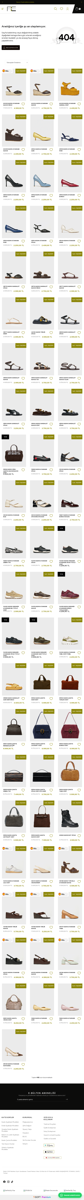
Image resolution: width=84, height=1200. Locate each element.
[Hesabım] (67, 8)
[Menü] (3, 8)
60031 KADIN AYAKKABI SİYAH (11, 973)
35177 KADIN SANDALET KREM (11, 333)
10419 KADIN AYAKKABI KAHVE (39, 607)
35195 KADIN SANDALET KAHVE (11, 378)
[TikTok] (12, 1182)
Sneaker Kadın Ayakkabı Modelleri (10, 1130)
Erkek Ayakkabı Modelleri (10, 1126)
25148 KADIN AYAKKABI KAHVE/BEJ (11, 1064)
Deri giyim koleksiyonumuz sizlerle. (42, 2)
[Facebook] (4, 1182)
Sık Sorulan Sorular (29, 1140)
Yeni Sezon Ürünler (8, 1144)
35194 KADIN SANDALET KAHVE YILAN (67, 378)
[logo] (11, 9)
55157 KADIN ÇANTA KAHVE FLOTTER (10, 744)
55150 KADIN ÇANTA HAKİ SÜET (38, 699)
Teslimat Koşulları (50, 1124)
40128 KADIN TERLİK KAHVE (10, 927)
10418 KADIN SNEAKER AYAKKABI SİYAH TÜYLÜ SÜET (11, 653)
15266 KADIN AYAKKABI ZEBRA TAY (11, 561)
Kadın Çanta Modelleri (9, 1140)
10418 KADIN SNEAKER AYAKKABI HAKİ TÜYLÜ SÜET (39, 653)
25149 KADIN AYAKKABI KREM (67, 241)
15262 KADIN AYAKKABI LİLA (67, 1019)
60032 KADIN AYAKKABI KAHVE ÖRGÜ (11, 104)
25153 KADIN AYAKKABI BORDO (67, 195)
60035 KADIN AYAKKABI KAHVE (11, 150)
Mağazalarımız (28, 1122)
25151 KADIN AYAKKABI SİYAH (39, 241)
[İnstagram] (8, 1182)
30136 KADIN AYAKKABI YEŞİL (67, 973)
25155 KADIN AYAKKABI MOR (67, 150)
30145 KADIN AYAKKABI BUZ (11, 516)
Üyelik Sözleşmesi (50, 1128)
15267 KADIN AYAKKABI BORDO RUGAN (67, 516)
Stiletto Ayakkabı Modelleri (8, 1148)
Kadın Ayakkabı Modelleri (10, 1122)
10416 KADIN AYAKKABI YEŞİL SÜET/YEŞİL (67, 653)
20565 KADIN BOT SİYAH (67, 835)
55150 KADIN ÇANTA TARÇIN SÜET (66, 699)
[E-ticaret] (42, 1197)
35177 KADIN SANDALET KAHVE (67, 287)
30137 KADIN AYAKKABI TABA (67, 927)
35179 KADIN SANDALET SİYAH (11, 287)
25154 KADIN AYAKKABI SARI (39, 150)
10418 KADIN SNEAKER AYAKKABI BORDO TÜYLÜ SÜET (66, 608)
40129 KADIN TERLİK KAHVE (38, 927)
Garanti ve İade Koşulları (52, 1135)
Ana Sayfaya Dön (12, 48)
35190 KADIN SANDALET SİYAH (67, 424)
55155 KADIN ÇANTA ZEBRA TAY (10, 790)
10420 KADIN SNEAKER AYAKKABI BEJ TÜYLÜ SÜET (11, 608)
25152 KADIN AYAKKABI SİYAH (11, 195)
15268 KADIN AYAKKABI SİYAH (39, 470)
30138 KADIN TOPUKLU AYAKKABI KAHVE (67, 881)
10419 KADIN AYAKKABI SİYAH (39, 561)
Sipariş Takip (27, 1129)
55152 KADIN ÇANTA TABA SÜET (66, 790)
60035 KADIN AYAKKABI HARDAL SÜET (67, 104)
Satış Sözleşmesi (49, 1131)
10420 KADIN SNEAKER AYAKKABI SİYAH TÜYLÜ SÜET (67, 562)
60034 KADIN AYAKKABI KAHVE (39, 104)
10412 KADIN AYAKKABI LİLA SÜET (11, 881)
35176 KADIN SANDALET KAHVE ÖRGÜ (39, 287)
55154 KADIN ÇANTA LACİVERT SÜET (38, 744)
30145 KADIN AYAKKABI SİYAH (67, 470)
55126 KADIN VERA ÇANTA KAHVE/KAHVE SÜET (10, 471)
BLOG (25, 1137)
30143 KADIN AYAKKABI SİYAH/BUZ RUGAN (39, 516)
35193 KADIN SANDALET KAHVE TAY (39, 378)
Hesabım (26, 1133)
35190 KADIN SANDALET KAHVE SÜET (39, 424)
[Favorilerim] (61, 8)
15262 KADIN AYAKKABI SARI (39, 1019)
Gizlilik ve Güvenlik (50, 1139)
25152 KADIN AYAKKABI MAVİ (39, 195)
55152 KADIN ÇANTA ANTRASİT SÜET (10, 836)
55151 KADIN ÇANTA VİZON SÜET (10, 1019)
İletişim (25, 1144)
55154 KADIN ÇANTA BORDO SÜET (66, 744)
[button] (2, 2)
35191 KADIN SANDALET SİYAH (11, 424)
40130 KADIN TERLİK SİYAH (38, 333)
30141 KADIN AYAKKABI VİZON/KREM (39, 881)
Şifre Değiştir (27, 1126)
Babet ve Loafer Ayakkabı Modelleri (10, 1136)
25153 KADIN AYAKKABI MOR (11, 241)
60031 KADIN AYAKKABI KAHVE (39, 973)
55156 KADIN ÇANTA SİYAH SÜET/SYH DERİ (38, 790)
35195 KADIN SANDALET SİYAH (67, 333)
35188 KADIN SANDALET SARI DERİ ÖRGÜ (11, 699)
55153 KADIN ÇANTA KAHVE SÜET (38, 836)
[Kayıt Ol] (66, 1099)
